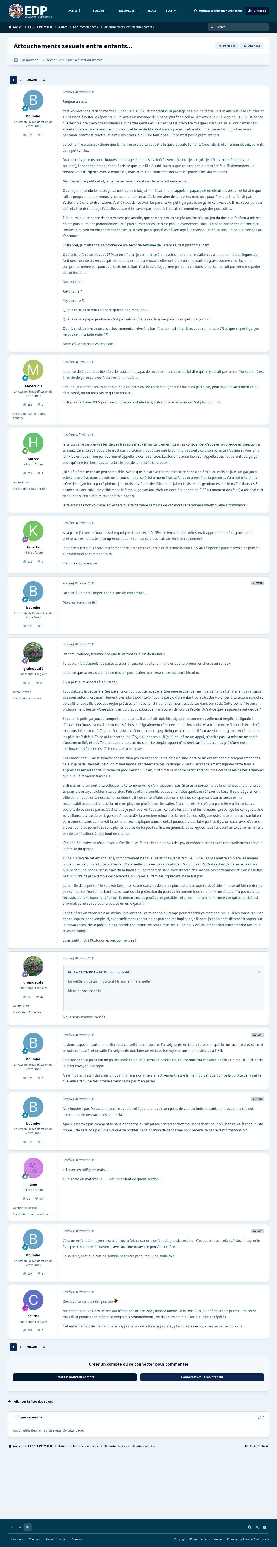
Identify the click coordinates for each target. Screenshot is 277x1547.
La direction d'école (87, 60)
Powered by (248, 1539)
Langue (16, 1539)
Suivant (32, 79)
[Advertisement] (138, 1485)
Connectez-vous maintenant (202, 1377)
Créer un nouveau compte (74, 1377)
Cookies (77, 1539)
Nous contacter (56, 1539)
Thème (34, 1539)
